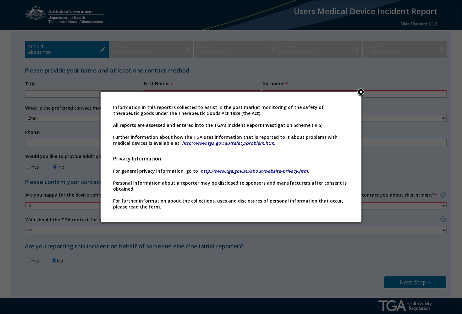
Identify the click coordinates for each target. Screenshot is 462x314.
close (361, 93)
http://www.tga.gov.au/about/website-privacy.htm (254, 171)
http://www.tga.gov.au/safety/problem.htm (228, 143)
